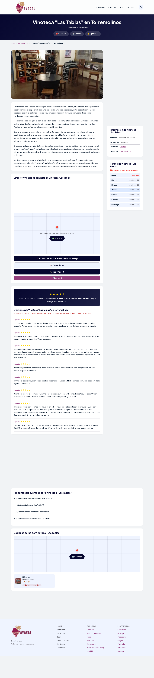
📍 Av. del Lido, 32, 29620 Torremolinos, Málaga (57, 258)
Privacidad (61, 633)
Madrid (90, 651)
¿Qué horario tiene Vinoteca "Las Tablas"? (32, 512)
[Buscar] (141, 7)
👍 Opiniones (93, 34)
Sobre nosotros (63, 640)
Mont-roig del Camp (95, 648)
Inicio (13, 43)
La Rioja (121, 633)
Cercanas (130, 7)
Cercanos (61, 648)
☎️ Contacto (61, 34)
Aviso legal (61, 630)
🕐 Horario (77, 34)
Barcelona (91, 644)
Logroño (90, 630)
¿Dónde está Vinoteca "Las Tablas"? (30, 505)
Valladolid (91, 640)
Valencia (121, 644)
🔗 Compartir (57, 278)
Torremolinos (22, 43)
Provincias (112, 7)
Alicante (121, 651)
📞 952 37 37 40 (57, 272)
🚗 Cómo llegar (57, 265)
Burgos (120, 640)
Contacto (61, 644)
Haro (89, 637)
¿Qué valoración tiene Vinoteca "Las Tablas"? (33, 518)
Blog (121, 7)
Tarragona (122, 637)
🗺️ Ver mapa (57, 238)
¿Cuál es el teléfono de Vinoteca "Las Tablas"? (34, 498)
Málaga (123, 147)
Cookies (60, 637)
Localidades (100, 7)
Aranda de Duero (94, 633)
